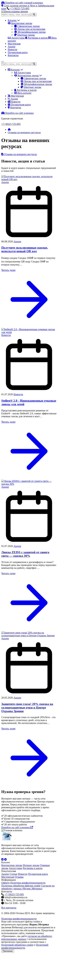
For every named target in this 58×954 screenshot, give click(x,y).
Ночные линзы (31, 865)
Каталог (12, 20)
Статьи (13, 874)
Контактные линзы (21, 23)
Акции (11, 46)
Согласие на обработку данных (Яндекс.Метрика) (27, 887)
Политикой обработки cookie (17, 944)
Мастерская (14, 43)
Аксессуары (24, 72)
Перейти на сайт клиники (19, 113)
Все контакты (8, 907)
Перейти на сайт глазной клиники (24, 2)
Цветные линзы (26, 34)
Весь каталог (24, 93)
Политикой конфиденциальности (24, 946)
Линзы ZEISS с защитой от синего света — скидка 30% (25, 554)
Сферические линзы (28, 26)
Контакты (13, 55)
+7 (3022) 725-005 (19, 8)
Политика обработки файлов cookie (20, 885)
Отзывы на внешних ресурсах (24, 132)
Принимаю (8, 951)
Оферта (5, 882)
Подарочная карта (18, 52)
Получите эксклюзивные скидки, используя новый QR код (24, 249)
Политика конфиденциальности (27, 882)
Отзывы (19, 877)
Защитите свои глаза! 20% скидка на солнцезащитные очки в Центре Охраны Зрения (27, 707)
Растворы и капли (26, 90)
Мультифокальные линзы (31, 32)
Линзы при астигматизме (31, 29)
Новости (12, 49)
